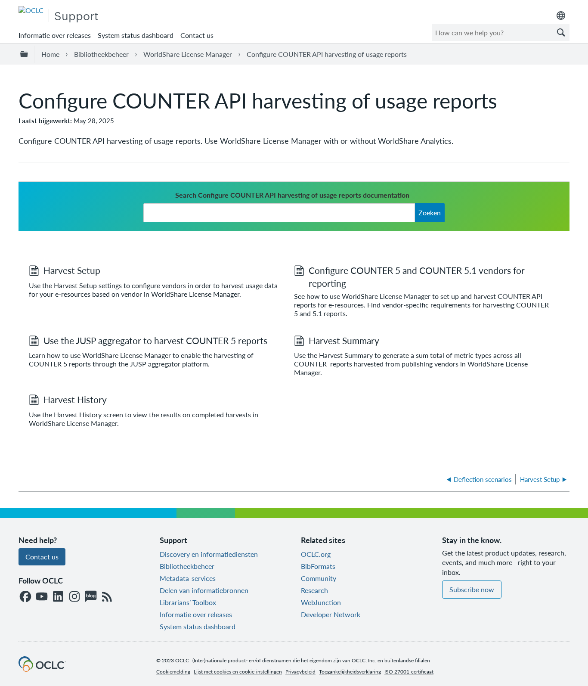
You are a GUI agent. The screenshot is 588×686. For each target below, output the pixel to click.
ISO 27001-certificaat (408, 671)
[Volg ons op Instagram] (74, 597)
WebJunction (321, 602)
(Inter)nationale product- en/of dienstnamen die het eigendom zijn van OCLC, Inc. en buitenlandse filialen (311, 660)
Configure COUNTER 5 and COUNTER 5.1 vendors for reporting (417, 276)
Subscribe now (471, 589)
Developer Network (330, 614)
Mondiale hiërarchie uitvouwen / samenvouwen (25, 54)
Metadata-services (188, 578)
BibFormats (318, 566)
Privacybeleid (300, 671)
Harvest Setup (71, 270)
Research (314, 590)
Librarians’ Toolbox (188, 602)
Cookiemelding (173, 671)
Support (76, 15)
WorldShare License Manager (187, 54)
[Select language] (560, 15)
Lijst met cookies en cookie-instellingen (238, 671)
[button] (560, 32)
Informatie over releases (55, 35)
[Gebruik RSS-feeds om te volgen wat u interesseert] (107, 597)
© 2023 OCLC (172, 660)
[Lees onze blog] (91, 597)
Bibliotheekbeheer (101, 54)
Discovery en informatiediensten (209, 554)
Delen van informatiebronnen (204, 590)
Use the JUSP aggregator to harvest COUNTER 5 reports (155, 340)
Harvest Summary (344, 340)
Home (50, 54)
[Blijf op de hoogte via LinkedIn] (58, 597)
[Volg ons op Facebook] (25, 597)
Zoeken (429, 212)
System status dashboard (135, 35)
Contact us (197, 35)
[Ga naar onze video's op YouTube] (42, 597)
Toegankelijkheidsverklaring (350, 671)
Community (318, 578)
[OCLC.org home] (31, 10)
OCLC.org (316, 554)
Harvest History (75, 399)
